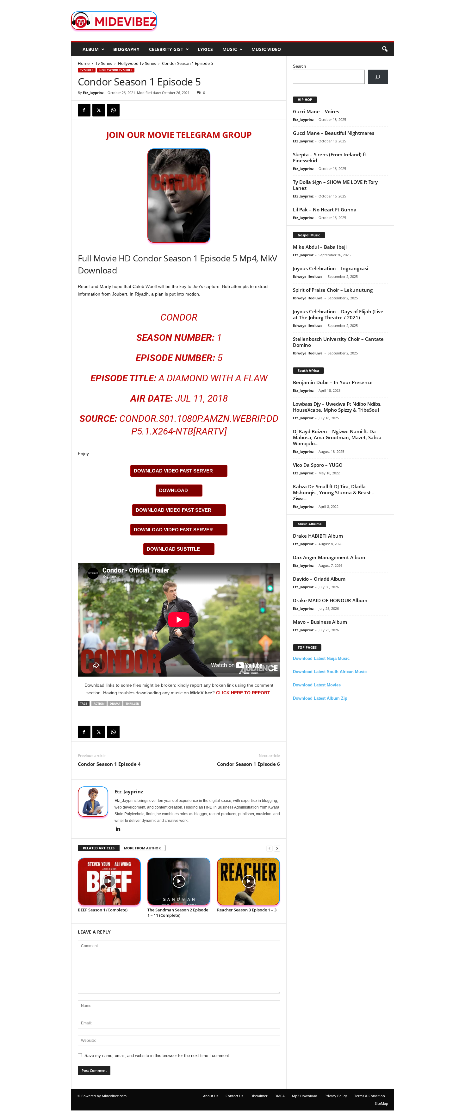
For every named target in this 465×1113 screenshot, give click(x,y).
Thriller (132, 704)
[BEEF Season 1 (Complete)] (109, 881)
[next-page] (277, 848)
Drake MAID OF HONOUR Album (330, 600)
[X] (98, 110)
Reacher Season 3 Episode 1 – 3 (246, 910)
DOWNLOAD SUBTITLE (173, 549)
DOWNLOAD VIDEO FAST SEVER (173, 510)
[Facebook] (84, 110)
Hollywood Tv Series (137, 63)
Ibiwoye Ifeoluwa (308, 276)
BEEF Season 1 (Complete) (102, 910)
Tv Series (104, 63)
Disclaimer (259, 1095)
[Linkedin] (118, 829)
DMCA (280, 1095)
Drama (115, 704)
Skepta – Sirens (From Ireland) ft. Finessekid (330, 157)
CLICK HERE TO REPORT (243, 692)
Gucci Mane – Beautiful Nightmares (333, 133)
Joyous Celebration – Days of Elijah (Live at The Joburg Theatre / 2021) (338, 314)
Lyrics (205, 49)
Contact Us (234, 1095)
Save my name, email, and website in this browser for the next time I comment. (157, 1055)
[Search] (378, 77)
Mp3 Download (304, 1095)
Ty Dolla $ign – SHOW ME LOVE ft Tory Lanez (335, 185)
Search (299, 66)
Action (99, 704)
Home (84, 63)
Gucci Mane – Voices (316, 111)
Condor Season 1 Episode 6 (248, 764)
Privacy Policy (336, 1095)
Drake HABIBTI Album (318, 536)
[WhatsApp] (113, 110)
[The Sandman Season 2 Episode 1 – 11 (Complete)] (179, 881)
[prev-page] (269, 848)
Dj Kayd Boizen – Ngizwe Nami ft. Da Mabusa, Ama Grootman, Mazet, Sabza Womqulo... (337, 437)
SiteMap (381, 1103)
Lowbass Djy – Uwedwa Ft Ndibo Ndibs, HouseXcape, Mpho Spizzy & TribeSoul (337, 407)
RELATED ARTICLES (99, 848)
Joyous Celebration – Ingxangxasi (330, 268)
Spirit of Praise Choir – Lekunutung (333, 290)
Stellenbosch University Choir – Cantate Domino (338, 342)
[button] (385, 49)
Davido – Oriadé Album (319, 579)
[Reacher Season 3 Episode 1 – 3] (248, 881)
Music (229, 49)
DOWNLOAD (173, 490)
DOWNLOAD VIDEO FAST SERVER (173, 470)
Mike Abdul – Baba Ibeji (320, 247)
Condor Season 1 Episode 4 (109, 764)
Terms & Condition (369, 1095)
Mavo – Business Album (320, 622)
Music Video (266, 49)
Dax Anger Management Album (329, 557)
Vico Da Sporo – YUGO (318, 465)
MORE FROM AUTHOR (142, 848)
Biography (126, 49)
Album (91, 49)
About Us (210, 1095)
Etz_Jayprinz (93, 92)
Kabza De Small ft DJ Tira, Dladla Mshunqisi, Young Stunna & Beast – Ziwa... (334, 492)
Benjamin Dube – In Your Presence (333, 382)
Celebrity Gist (166, 49)
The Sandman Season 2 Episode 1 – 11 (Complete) (177, 912)
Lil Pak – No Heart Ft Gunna (324, 209)
